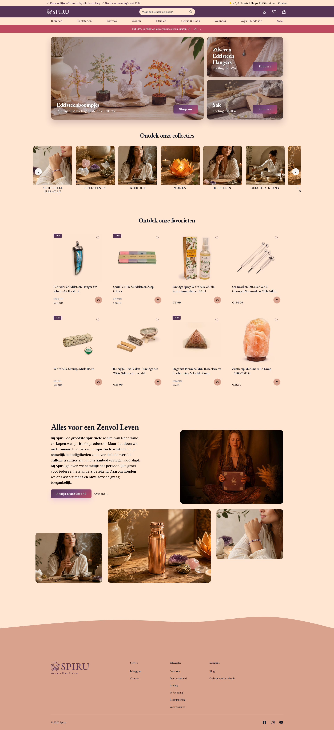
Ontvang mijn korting (189, 381)
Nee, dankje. (190, 391)
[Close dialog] (230, 326)
